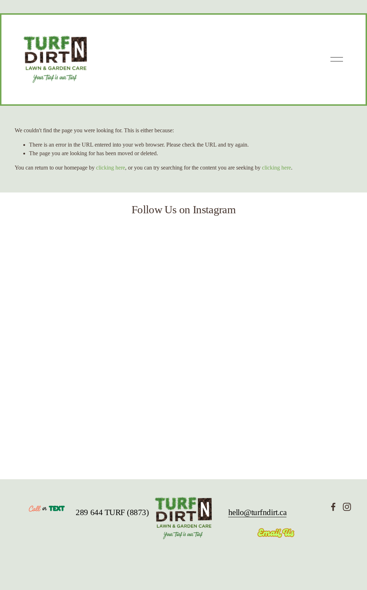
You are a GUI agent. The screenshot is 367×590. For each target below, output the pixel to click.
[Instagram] (347, 507)
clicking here (110, 168)
